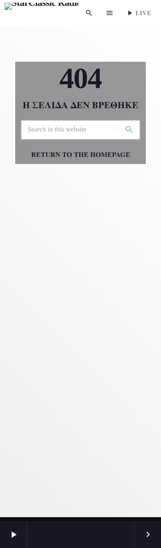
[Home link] (41, 13)
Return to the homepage (80, 155)
